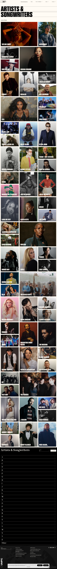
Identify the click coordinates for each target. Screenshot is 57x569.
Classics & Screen (19, 556)
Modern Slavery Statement (34, 550)
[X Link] (55, 547)
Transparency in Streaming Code (35, 555)
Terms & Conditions (19, 549)
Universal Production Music (20, 554)
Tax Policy (32, 552)
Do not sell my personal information (19, 551)
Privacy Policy (18, 547)
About (46, 1)
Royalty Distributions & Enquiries (21, 553)
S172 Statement (32, 553)
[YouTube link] (53, 547)
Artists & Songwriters (24, 1)
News (32, 1)
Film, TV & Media (38, 1)
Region (2, 547)
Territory (40, 449)
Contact (53, 1)
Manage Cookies (33, 556)
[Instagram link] (48, 547)
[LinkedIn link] (50, 547)
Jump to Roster (4, 20)
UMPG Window (32, 547)
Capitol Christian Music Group (35, 549)
